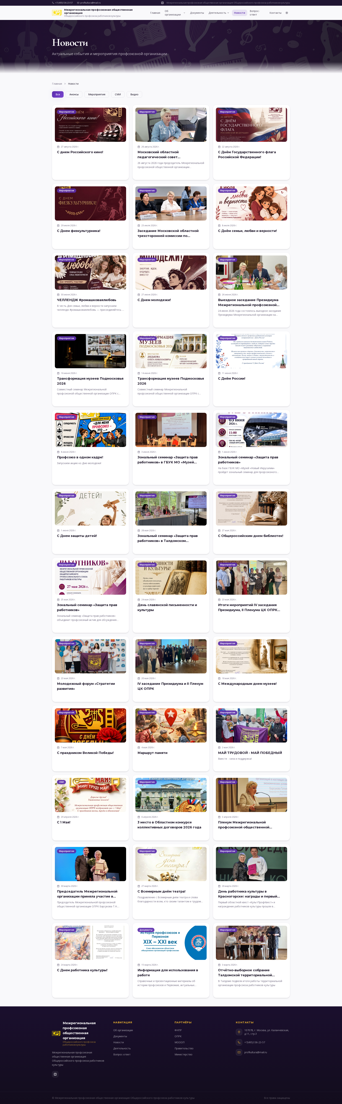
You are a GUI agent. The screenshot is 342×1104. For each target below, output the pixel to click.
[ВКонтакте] (55, 1074)
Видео (134, 94)
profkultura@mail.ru (90, 2)
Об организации (173, 12)
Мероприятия (96, 94)
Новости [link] (73, 83)
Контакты (275, 12)
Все (58, 94)
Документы (197, 12)
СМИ (118, 94)
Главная (155, 12)
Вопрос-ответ (255, 12)
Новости (239, 12)
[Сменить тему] (287, 13)
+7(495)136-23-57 (64, 2)
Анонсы (74, 94)
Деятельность (217, 12)
